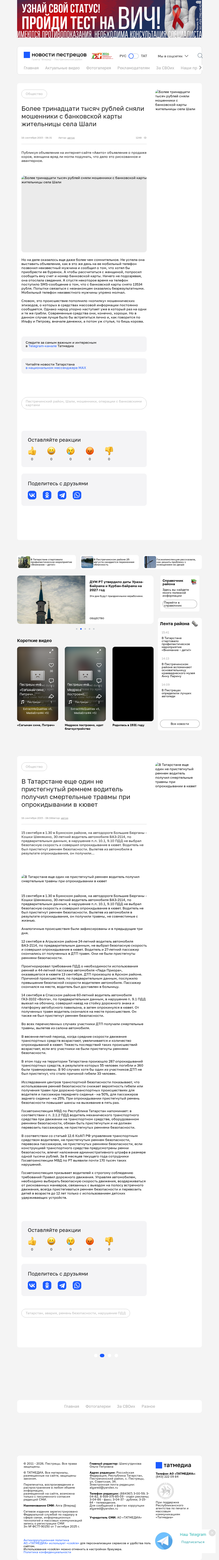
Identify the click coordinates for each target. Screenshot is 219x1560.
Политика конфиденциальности (47, 1552)
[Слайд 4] (89, 629)
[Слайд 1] (76, 629)
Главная (31, 67)
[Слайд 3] (85, 629)
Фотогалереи (98, 1406)
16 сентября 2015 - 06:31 (36, 137)
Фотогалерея (98, 67)
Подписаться (192, 1542)
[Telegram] (62, 495)
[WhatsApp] (77, 495)
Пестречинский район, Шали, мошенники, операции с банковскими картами (84, 403)
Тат (144, 56)
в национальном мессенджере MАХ (56, 368)
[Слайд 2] (81, 629)
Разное (148, 1406)
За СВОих (165, 67)
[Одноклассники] (47, 495)
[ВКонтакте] (32, 495)
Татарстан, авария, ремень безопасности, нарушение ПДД (76, 1313)
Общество (34, 94)
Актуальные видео (62, 67)
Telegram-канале (43, 346)
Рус (123, 56)
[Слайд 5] (94, 629)
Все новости (180, 723)
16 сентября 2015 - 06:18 (36, 818)
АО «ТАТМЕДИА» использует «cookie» (51, 1543)
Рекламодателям (133, 67)
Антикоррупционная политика (46, 1540)
